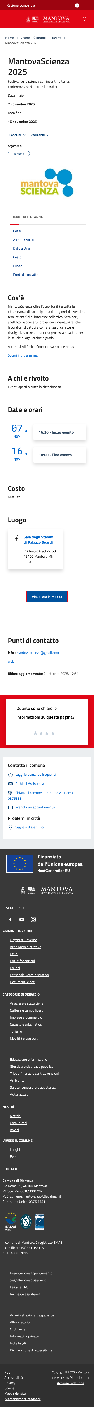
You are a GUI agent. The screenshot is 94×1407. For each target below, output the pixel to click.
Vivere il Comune (33, 37)
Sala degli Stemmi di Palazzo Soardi (39, 539)
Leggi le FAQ (19, 1287)
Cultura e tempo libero (26, 1010)
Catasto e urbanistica (26, 1024)
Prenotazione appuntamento (31, 1273)
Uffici (14, 953)
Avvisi (14, 1129)
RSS (7, 1372)
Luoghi (15, 1149)
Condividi (15, 134)
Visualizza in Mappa (47, 596)
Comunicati (18, 1122)
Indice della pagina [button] (28, 216)
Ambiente (17, 1080)
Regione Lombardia (21, 5)
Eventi (57, 37)
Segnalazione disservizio (28, 1280)
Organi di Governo (23, 939)
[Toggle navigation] (8, 18)
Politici (15, 967)
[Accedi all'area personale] (77, 5)
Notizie (15, 1115)
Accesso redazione (70, 1383)
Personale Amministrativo (29, 974)
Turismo (16, 1031)
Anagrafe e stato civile (26, 1003)
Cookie (9, 1388)
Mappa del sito (15, 1393)
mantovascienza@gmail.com (37, 652)
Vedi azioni (38, 134)
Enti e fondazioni (22, 960)
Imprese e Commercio (26, 1017)
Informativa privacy (24, 1336)
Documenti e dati (22, 981)
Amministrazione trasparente (32, 1315)
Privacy (9, 1382)
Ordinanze (17, 1329)
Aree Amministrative (25, 946)
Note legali (18, 1343)
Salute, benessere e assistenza (33, 1087)
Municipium (78, 1377)
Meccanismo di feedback (23, 1399)
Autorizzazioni (20, 1094)
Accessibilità (13, 1377)
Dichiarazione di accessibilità (31, 1350)
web (11, 661)
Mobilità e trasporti (24, 1038)
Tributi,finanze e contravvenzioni (34, 1073)
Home (9, 37)
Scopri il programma (23, 355)
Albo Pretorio (20, 1322)
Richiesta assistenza (25, 1294)
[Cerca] (84, 19)
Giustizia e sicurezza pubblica (31, 1066)
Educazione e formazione (28, 1059)
